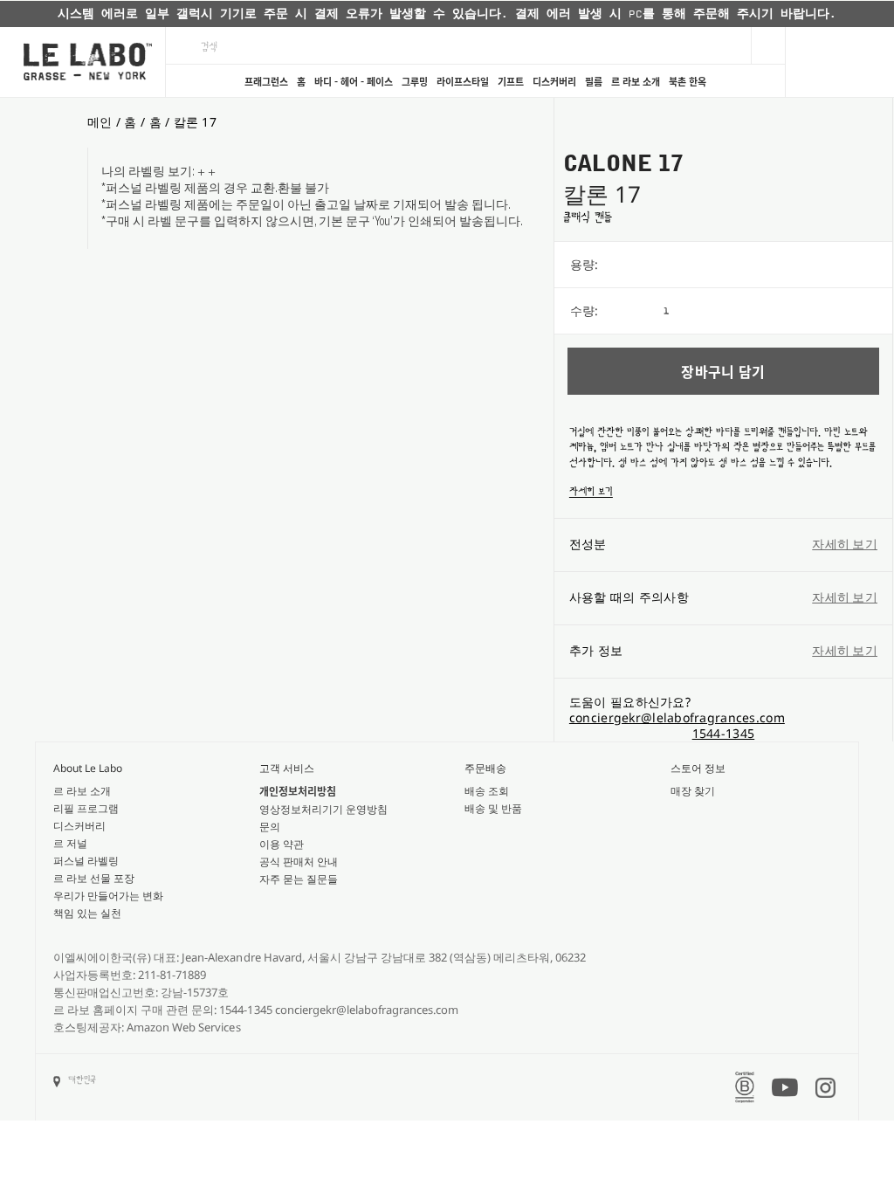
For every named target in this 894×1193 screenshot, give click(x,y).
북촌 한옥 (687, 81)
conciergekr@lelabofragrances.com (677, 717)
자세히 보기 (591, 492)
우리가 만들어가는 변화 (108, 895)
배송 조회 (486, 790)
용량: (584, 264)
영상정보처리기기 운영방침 (323, 809)
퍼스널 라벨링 (86, 860)
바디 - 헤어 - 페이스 (353, 81)
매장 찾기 (692, 790)
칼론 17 (195, 122)
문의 (269, 826)
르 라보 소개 (635, 81)
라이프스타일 (463, 81)
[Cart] (839, 62)
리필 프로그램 (86, 808)
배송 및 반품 (493, 808)
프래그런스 (266, 81)
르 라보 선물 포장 (93, 878)
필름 (593, 81)
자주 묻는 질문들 (298, 879)
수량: (584, 310)
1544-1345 (723, 733)
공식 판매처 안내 (298, 861)
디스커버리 (554, 81)
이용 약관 (281, 844)
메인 (100, 122)
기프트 (511, 81)
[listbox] (778, 264)
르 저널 (70, 843)
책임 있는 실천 (87, 913)
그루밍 (415, 81)
